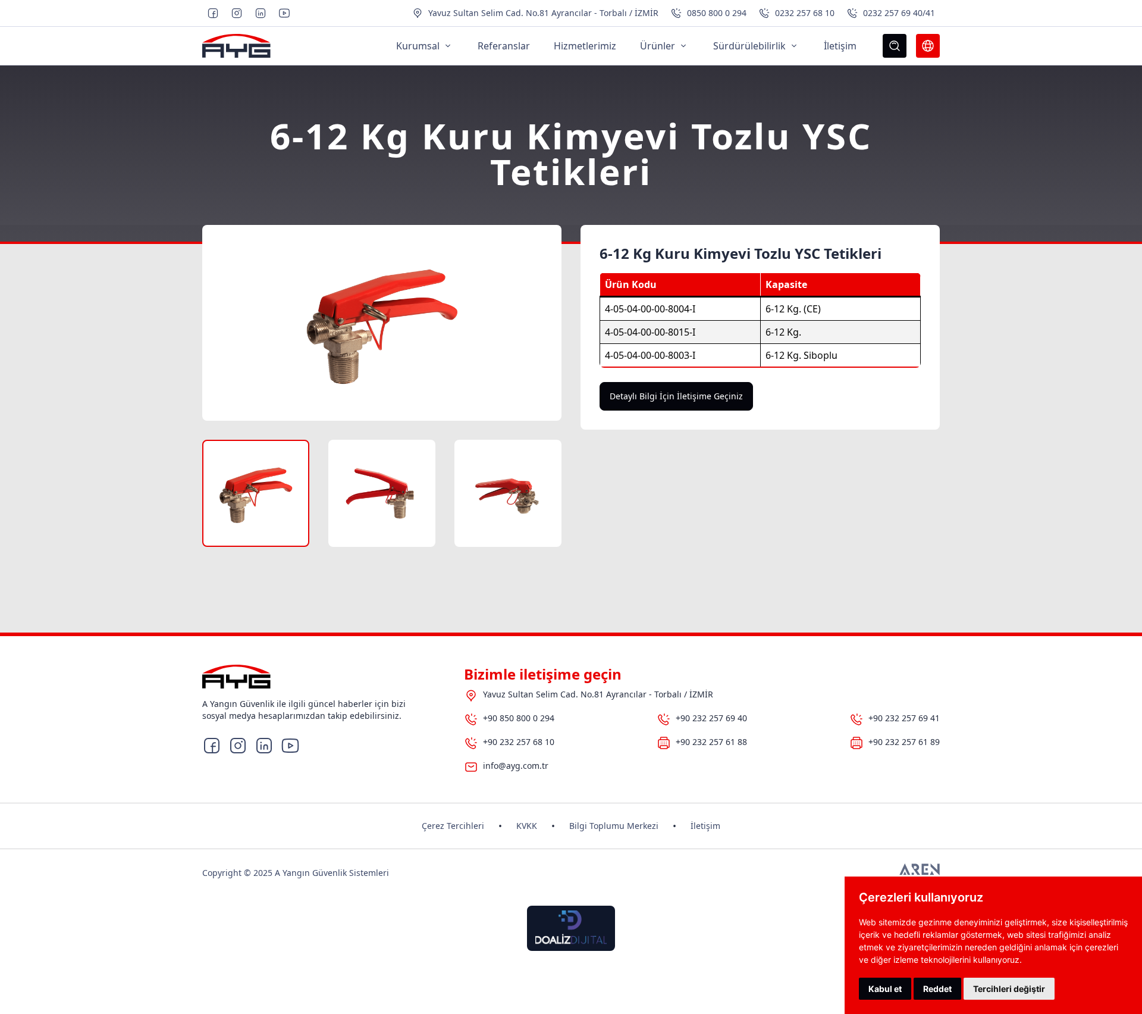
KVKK (526, 825)
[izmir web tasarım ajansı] (919, 872)
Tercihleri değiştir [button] (1009, 989)
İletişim (705, 825)
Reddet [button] (937, 989)
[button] (255, 493)
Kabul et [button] (885, 989)
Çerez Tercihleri (453, 825)
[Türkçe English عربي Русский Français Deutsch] (928, 46)
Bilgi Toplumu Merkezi (613, 825)
